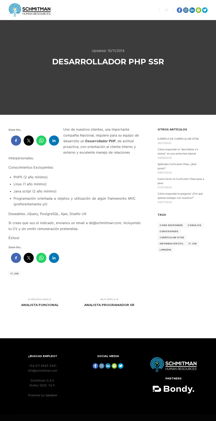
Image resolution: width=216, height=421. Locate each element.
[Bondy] (173, 371)
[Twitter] (205, 10)
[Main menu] (166, 10)
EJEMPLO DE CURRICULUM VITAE (178, 138)
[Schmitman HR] (29, 10)
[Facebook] (179, 10)
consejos (194, 225)
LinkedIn (165, 249)
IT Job (15, 273)
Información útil (172, 243)
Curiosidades (169, 231)
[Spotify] (198, 10)
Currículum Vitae (172, 237)
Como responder (171, 225)
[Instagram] (186, 10)
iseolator (51, 395)
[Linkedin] (192, 10)
